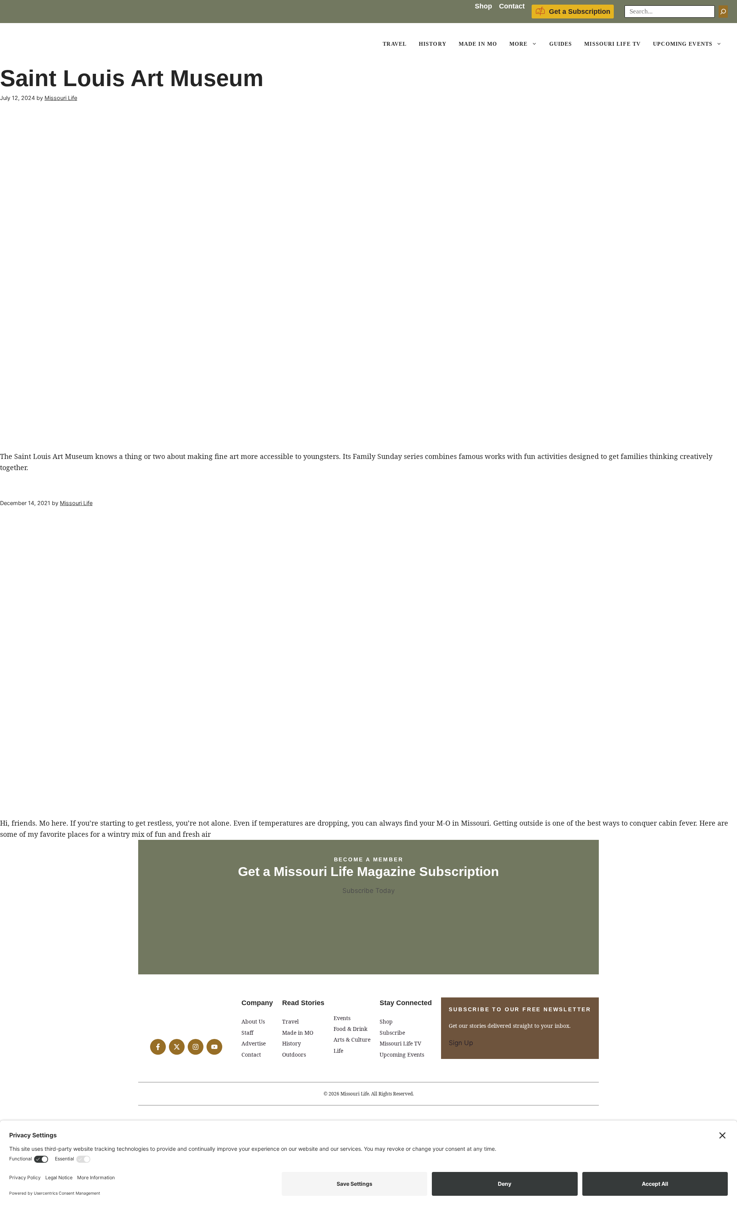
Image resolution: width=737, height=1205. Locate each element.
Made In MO (478, 44)
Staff (247, 1032)
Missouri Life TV (612, 44)
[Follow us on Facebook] (158, 1047)
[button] (535, 44)
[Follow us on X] (177, 1047)
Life (338, 1050)
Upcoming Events (682, 44)
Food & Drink (350, 1028)
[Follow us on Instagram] (195, 1047)
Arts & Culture (352, 1039)
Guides (560, 44)
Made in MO (297, 1032)
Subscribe (392, 1032)
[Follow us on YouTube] (214, 1047)
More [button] (518, 44)
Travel (395, 44)
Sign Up (461, 1043)
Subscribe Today (368, 890)
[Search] (723, 11)
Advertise (253, 1043)
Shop (483, 6)
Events (342, 1018)
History (432, 44)
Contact (512, 6)
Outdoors (294, 1054)
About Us (253, 1021)
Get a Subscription (579, 11)
